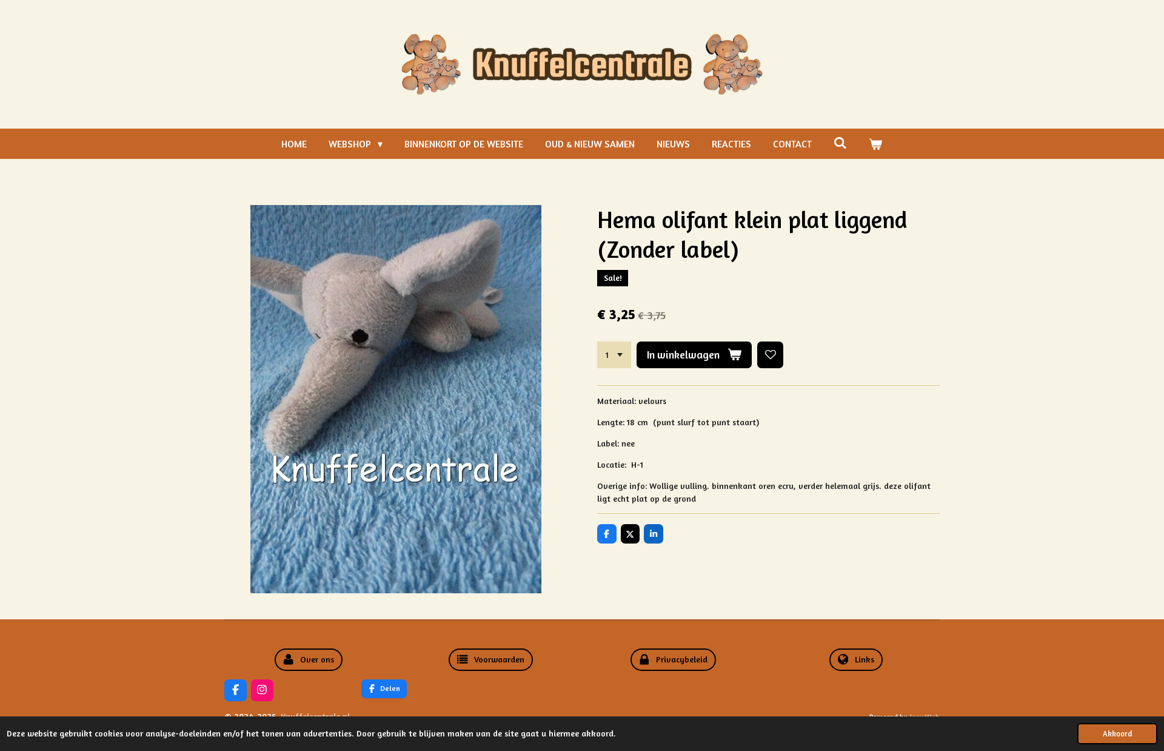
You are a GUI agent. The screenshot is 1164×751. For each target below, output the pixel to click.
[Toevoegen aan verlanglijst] (770, 355)
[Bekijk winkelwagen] (875, 143)
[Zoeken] (840, 142)
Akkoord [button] (1117, 733)
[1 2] (614, 355)
